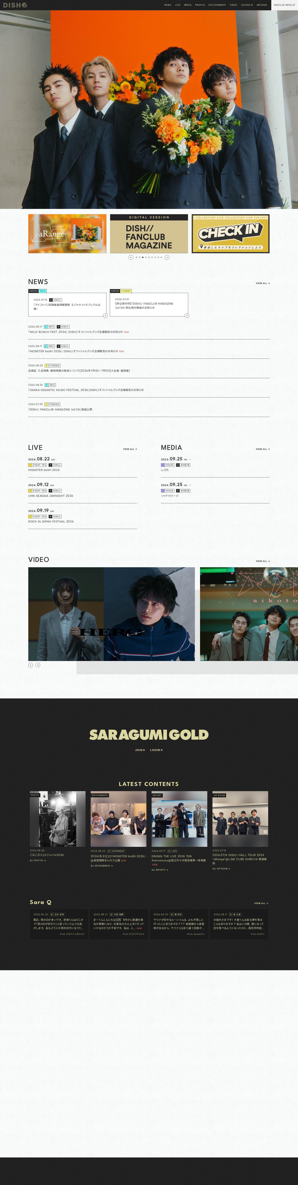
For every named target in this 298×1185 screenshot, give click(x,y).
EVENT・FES (37, 465)
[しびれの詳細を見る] (215, 465)
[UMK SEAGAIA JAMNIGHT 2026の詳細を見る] (82, 490)
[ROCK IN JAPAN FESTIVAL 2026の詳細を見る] (82, 516)
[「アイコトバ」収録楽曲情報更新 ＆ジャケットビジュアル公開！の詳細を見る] (67, 304)
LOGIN (155, 750)
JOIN (138, 750)
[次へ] (167, 257)
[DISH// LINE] (18, 1179)
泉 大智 (235, 914)
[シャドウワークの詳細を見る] (215, 490)
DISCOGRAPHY (217, 5)
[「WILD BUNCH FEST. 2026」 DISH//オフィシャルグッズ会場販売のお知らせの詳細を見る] (149, 329)
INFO (42, 291)
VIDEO (233, 5)
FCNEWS (126, 291)
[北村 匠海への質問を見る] (59, 924)
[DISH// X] (10, 1179)
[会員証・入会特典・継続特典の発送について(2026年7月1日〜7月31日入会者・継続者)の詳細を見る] (149, 368)
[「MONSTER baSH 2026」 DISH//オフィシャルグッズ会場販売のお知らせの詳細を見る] (149, 349)
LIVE (177, 5)
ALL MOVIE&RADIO (100, 866)
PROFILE (200, 5)
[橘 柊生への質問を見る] (179, 924)
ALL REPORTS (159, 870)
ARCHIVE (262, 5)
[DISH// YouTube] (14, 1179)
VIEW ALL (261, 283)
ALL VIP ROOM (219, 869)
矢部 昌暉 (117, 914)
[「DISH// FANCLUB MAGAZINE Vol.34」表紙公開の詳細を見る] (149, 407)
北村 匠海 (57, 914)
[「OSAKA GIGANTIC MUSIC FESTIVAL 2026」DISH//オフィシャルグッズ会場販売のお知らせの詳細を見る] (149, 388)
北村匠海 (183, 465)
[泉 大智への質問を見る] (239, 924)
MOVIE (167, 465)
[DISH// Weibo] (25, 1179)
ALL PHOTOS (36, 861)
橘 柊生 (176, 914)
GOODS (246, 5)
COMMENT (116, 851)
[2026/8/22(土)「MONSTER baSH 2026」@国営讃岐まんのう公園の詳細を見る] (118, 827)
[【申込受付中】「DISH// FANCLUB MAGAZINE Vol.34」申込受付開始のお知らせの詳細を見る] (149, 304)
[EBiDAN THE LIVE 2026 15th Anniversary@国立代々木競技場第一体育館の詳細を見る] (179, 829)
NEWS (167, 5)
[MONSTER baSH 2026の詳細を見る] (82, 465)
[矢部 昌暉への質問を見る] (119, 924)
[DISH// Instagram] (7, 1179)
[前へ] (131, 257)
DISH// (55, 299)
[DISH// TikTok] (21, 1179)
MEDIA (187, 5)
